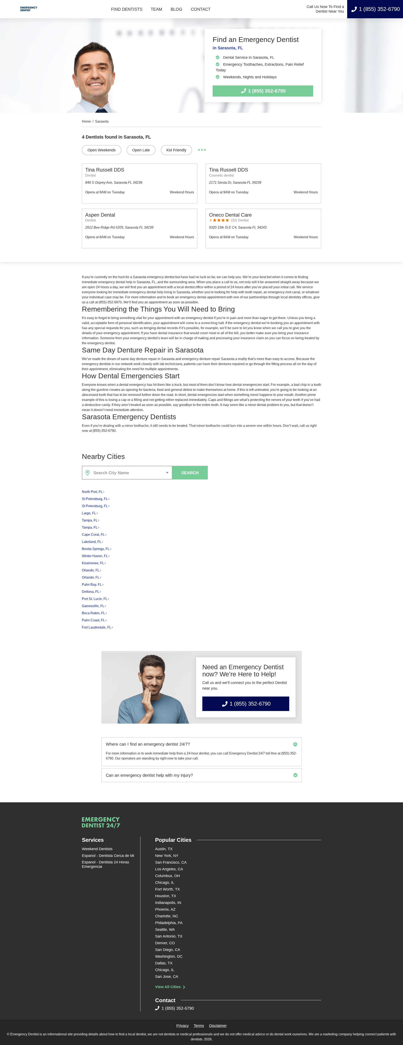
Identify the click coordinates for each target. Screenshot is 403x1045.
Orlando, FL (90, 570)
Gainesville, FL (93, 606)
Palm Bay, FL (92, 584)
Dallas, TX (164, 963)
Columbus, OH (167, 876)
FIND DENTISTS (126, 9)
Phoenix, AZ (165, 909)
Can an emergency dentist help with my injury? (149, 775)
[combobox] (127, 472)
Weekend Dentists (97, 849)
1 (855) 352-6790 (379, 9)
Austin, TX (164, 849)
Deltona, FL (90, 591)
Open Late (141, 150)
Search (190, 472)
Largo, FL (89, 513)
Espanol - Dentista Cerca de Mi (108, 856)
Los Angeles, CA (169, 869)
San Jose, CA (166, 976)
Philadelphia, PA (169, 923)
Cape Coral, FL (93, 534)
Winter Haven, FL (95, 556)
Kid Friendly (176, 150)
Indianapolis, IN (168, 903)
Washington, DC (168, 956)
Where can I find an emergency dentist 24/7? (148, 744)
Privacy (182, 1026)
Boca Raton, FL (93, 613)
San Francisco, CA (171, 862)
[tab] (202, 744)
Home (86, 121)
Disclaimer (218, 1026)
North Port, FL (92, 492)
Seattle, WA (165, 929)
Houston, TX (165, 896)
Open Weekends (102, 150)
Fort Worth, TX (167, 889)
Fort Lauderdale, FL (96, 627)
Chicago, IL (164, 882)
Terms (199, 1026)
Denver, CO (165, 943)
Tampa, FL (90, 520)
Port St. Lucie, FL (94, 599)
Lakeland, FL (91, 541)
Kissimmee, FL (93, 563)
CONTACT (201, 9)
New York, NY (166, 856)
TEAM (156, 9)
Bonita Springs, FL (96, 549)
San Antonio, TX (168, 936)
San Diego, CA (167, 950)
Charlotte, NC (166, 916)
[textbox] (132, 473)
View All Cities (168, 987)
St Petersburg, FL (95, 499)
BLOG (176, 9)
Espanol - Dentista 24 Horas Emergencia (105, 864)
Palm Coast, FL (93, 620)
